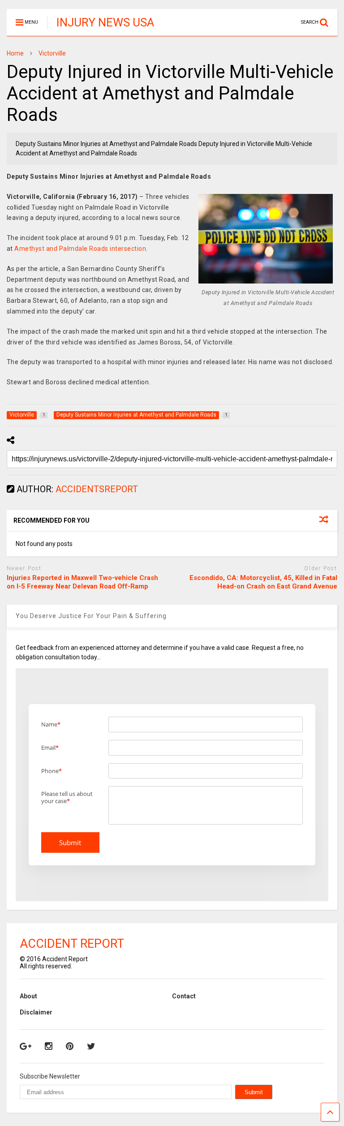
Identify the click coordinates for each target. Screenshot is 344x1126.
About (28, 996)
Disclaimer (36, 1012)
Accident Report (72, 944)
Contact (184, 996)
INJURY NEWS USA (105, 22)
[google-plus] (25, 1046)
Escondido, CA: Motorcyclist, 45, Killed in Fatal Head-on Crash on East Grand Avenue (263, 582)
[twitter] (91, 1046)
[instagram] (48, 1046)
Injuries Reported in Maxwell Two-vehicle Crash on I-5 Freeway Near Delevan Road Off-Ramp (82, 582)
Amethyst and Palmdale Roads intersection (80, 248)
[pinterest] (69, 1046)
